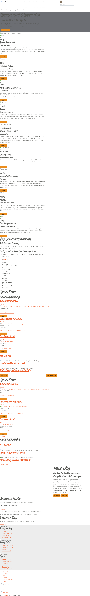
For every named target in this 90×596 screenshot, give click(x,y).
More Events (4, 375)
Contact (5, 573)
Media (45, 2)
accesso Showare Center (7, 313)
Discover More (5, 30)
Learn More (4, 56)
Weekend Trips (6, 559)
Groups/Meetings (34, 2)
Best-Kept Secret (7, 569)
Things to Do (6, 565)
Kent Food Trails (6, 551)
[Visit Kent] (11, 2)
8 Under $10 (5, 567)
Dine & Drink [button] (43, 7)
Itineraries (5, 563)
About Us (5, 572)
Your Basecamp (6, 537)
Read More (57, 495)
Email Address (4, 505)
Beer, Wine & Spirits (7, 545)
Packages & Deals (7, 533)
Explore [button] (26, 7)
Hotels (4, 531)
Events (26, 2)
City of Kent (4, 595)
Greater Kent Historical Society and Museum (12, 330)
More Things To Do (51, 375)
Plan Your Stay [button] (34, 7)
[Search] (61, 2)
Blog (41, 2)
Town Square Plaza (5, 348)
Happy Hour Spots (7, 547)
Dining (4, 549)
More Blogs (64, 495)
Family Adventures (7, 561)
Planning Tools (6, 535)
